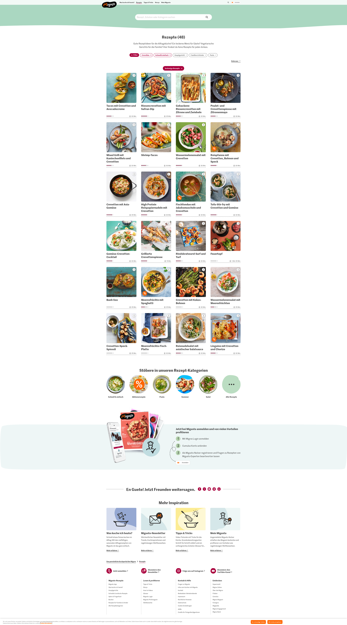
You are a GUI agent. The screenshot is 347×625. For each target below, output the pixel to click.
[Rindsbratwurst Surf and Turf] (191, 242)
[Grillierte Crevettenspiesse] (156, 242)
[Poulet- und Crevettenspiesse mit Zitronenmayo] (226, 96)
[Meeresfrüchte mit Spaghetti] (156, 288)
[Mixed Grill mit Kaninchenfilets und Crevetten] (121, 145)
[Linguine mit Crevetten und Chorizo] (226, 334)
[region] (173, 622)
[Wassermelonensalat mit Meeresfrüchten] (226, 288)
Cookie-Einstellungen (185, 606)
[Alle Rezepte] (231, 386)
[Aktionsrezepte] (139, 386)
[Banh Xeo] (121, 288)
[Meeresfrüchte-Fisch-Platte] (156, 334)
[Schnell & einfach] (115, 386)
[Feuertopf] (226, 242)
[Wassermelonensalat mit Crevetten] (191, 145)
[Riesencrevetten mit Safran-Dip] (156, 96)
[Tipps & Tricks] (191, 530)
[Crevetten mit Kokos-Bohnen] (191, 288)
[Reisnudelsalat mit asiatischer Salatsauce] (191, 334)
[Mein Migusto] (225, 530)
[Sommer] (185, 386)
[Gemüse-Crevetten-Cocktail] (121, 242)
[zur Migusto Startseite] (109, 3)
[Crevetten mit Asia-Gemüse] (121, 195)
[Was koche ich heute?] (121, 530)
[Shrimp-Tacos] (156, 145)
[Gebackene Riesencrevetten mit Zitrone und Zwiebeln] (191, 96)
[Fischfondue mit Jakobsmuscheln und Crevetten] (191, 195)
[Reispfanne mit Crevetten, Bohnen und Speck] (226, 145)
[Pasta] (162, 386)
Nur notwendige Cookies (258, 622)
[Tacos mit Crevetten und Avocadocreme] (121, 96)
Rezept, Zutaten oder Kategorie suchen (173, 17)
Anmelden (237, 2)
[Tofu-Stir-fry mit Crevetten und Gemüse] (226, 195)
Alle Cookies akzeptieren (274, 622)
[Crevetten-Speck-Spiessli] (121, 334)
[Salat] (208, 386)
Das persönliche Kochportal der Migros (121, 561)
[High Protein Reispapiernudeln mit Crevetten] (156, 195)
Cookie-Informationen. (46, 623)
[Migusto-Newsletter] (156, 530)
